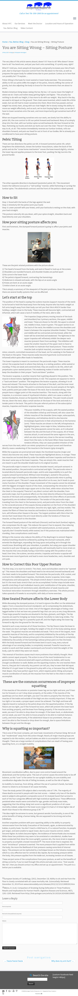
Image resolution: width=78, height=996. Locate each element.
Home (5, 42)
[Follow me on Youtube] (14, 991)
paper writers (35, 966)
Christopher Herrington (20, 52)
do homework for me (9, 34)
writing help (5, 966)
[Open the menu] (74, 18)
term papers (15, 966)
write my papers (66, 966)
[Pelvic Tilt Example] (39, 168)
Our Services (20, 23)
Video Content (27, 28)
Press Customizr (52, 991)
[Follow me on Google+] (10, 991)
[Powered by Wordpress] (41, 993)
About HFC (7, 23)
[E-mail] (4, 991)
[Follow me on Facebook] (7, 991)
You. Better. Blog (10, 28)
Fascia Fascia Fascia (13, 961)
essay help (25, 966)
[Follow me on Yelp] (3, 993)
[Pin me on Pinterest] (17, 991)
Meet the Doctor (35, 23)
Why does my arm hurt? (62, 961)
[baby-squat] (39, 758)
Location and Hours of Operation (59, 23)
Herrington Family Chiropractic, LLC (33, 991)
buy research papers (50, 966)
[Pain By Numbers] (39, 247)
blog (27, 42)
